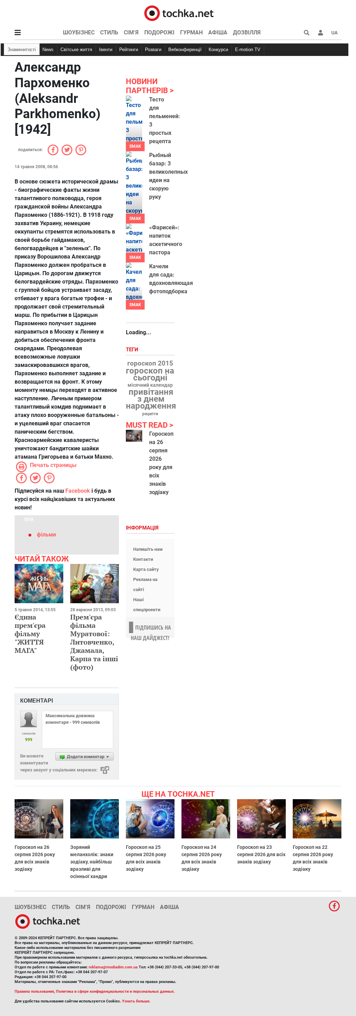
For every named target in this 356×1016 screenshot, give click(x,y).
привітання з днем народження (151, 398)
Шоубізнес (79, 32)
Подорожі (159, 32)
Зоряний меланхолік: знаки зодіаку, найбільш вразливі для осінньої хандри (91, 861)
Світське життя (76, 49)
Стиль (109, 32)
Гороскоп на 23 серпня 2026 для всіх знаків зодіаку (261, 854)
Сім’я (131, 32)
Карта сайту (146, 569)
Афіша (217, 32)
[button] (320, 32)
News (48, 49)
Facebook (77, 490)
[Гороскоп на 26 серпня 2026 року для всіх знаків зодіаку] (134, 436)
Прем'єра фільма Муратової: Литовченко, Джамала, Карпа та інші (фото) (94, 642)
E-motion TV (247, 49)
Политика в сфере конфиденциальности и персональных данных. (115, 991)
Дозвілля (247, 32)
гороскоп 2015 (150, 363)
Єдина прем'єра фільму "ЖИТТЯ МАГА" (30, 633)
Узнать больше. (136, 1001)
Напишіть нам (148, 549)
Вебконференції (185, 49)
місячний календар (150, 385)
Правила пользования (34, 991)
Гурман (191, 32)
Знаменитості (22, 49)
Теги (133, 349)
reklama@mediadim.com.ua (113, 967)
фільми (46, 534)
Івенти (105, 49)
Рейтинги (128, 49)
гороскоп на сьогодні (150, 374)
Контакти (143, 559)
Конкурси (218, 49)
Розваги (153, 49)
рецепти (150, 413)
